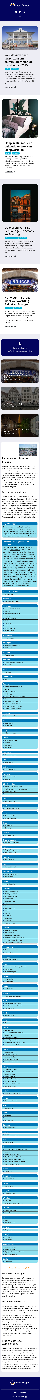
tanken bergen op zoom (12, 1154)
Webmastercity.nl (10, 908)
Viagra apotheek (9, 655)
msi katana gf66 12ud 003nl (13, 808)
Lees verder (9, 87)
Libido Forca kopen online (12, 609)
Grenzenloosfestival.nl (11, 818)
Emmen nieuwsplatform (12, 1164)
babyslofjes (8, 672)
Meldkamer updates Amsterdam (14, 937)
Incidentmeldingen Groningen (13, 940)
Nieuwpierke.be (9, 1030)
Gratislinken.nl (9, 918)
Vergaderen (8, 1240)
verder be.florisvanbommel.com (14, 1203)
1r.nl (6, 903)
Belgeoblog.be (9, 723)
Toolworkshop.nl (9, 1213)
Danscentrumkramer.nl (11, 950)
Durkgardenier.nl (10, 877)
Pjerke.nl (7, 616)
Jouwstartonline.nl (10, 923)
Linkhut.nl (7, 911)
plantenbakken (15, 550)
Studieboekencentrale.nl (12, 1135)
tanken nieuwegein (10, 972)
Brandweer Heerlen (10, 1086)
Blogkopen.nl (8, 726)
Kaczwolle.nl (8, 1261)
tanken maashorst (10, 1076)
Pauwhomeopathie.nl (11, 1210)
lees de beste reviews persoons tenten (16, 1149)
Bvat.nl (7, 679)
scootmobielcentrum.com (12, 842)
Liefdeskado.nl (9, 989)
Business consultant (10, 777)
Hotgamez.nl (8, 828)
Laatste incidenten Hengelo (13, 709)
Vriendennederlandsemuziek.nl (14, 662)
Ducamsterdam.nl (10, 638)
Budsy (6, 1220)
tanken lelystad (9, 1008)
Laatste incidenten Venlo (12, 1062)
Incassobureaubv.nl (10, 884)
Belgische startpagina (11, 930)
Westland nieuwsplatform (12, 1079)
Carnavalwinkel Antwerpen (12, 645)
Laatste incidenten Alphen (12, 704)
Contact (23, 1392)
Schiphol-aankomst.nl (11, 1101)
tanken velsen (9, 1152)
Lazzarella (8, 623)
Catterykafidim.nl (10, 801)
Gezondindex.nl (9, 835)
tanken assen (9, 1052)
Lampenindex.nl (9, 981)
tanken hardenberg (10, 1249)
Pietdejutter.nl (9, 694)
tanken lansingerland (11, 1054)
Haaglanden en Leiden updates (14, 701)
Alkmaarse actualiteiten (11, 1059)
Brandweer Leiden (10, 699)
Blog (15, 1392)
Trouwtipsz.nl (8, 1171)
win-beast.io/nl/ (9, 745)
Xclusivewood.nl (9, 594)
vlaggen (9, 536)
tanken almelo (9, 899)
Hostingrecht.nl (9, 860)
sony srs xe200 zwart (11, 896)
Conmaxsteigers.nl (10, 867)
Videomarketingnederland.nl (13, 996)
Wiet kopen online (10, 1222)
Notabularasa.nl (9, 933)
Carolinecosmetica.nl (11, 755)
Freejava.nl (8, 1201)
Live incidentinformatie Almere (14, 942)
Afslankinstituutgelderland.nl (13, 935)
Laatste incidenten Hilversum (13, 706)
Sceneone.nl (8, 920)
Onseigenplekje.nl (10, 769)
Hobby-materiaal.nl (10, 852)
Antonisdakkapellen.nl (11, 891)
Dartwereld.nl (9, 762)
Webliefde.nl (8, 621)
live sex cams (9, 626)
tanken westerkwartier (11, 1037)
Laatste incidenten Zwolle (12, 1045)
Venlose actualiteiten (11, 1081)
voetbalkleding (9, 1120)
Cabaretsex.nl (9, 1108)
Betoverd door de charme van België (17, 430)
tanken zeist (8, 794)
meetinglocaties (9, 631)
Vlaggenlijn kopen (10, 1193)
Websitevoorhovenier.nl (12, 874)
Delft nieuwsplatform (11, 1254)
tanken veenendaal (10, 1247)
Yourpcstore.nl (9, 1230)
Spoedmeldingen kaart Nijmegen (14, 1159)
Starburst (7, 743)
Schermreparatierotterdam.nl (13, 1093)
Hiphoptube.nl (9, 1023)
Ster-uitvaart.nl (9, 1186)
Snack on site (9, 648)
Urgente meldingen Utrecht (13, 1157)
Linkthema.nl (8, 1237)
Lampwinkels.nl (9, 979)
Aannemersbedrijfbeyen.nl (12, 601)
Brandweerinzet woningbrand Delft (15, 1162)
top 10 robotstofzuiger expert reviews (16, 967)
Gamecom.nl (8, 825)
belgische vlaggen (9, 534)
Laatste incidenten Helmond (13, 1084)
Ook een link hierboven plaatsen (20, 1268)
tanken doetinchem (10, 1057)
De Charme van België (14, 404)
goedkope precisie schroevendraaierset (16, 789)
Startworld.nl (8, 665)
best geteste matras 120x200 (13, 1003)
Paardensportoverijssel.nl (12, 614)
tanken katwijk (9, 1071)
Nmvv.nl (7, 689)
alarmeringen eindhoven (12, 1040)
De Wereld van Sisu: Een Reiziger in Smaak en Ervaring (19, 231)
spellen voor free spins (11, 740)
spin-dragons (8, 747)
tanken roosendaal (10, 791)
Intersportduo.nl (9, 1118)
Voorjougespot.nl (10, 628)
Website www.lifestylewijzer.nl (13, 786)
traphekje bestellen (10, 691)
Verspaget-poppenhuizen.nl (13, 850)
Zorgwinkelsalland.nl (11, 1179)
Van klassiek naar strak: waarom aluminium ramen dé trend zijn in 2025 (19, 60)
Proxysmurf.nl (9, 952)
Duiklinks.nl (8, 1115)
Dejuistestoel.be (9, 1015)
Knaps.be (7, 611)
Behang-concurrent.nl (11, 733)
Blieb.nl (7, 906)
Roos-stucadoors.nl (10, 1127)
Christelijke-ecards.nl (11, 894)
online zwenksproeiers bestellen (14, 1032)
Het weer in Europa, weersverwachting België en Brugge (18, 301)
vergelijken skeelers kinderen (13, 1006)
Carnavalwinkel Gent (11, 816)
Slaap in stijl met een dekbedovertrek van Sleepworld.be (18, 146)
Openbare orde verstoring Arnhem (15, 696)
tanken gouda (9, 969)
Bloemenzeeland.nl (10, 716)
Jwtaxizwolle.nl (9, 1142)
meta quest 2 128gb (11, 1069)
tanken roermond (10, 1074)
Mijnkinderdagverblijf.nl (11, 959)
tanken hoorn (9, 1035)
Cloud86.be (8, 779)
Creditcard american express (13, 687)
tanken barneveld (10, 901)
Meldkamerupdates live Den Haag (15, 1042)
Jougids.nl (8, 916)
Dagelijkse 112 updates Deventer (14, 1252)
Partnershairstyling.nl (11, 618)
